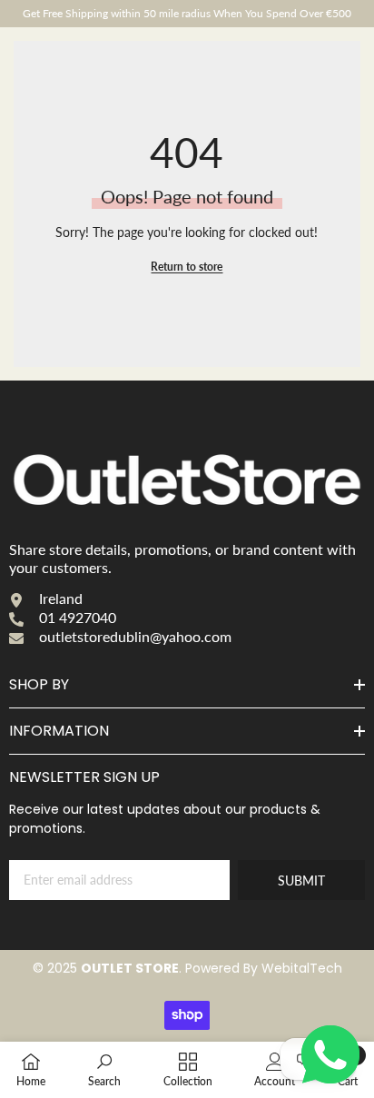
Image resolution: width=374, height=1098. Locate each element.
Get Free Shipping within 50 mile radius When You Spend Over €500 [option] (187, 13)
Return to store (186, 266)
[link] (104, 1069)
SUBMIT (301, 880)
